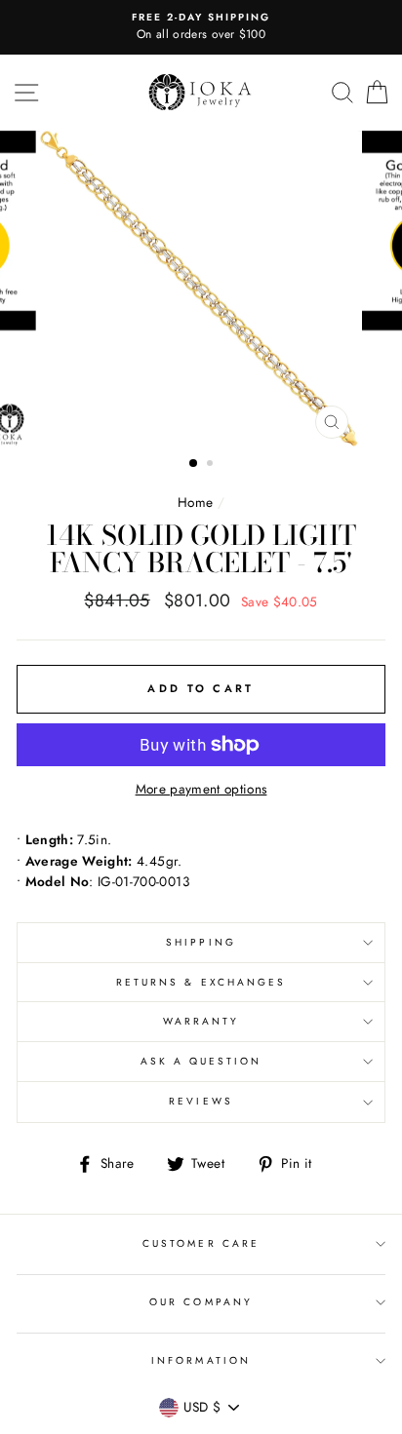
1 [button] (194, 464)
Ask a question (201, 1061)
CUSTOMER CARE (201, 1243)
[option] (201, 27)
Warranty (201, 1021)
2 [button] (212, 465)
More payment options (201, 788)
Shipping (200, 942)
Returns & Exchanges (201, 982)
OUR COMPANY (201, 1302)
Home (195, 502)
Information (201, 1360)
